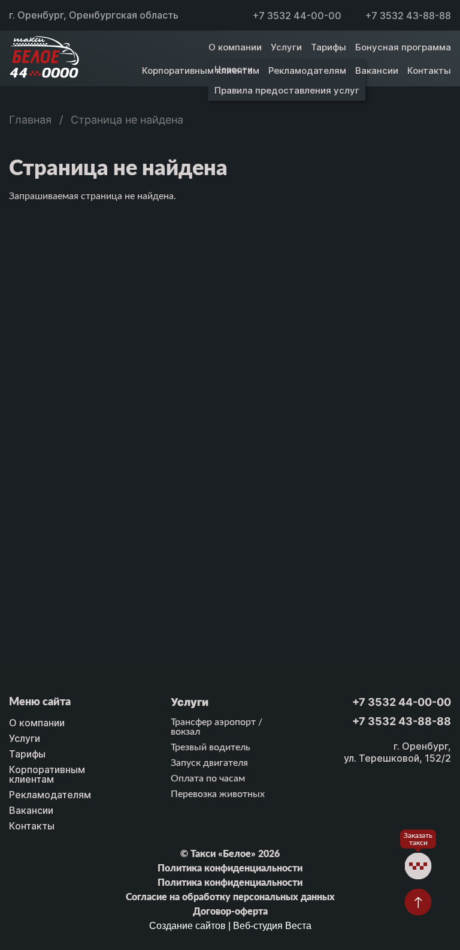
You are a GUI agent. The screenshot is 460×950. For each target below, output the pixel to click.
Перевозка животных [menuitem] (218, 794)
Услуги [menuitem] (286, 47)
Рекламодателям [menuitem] (307, 70)
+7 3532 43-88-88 (408, 16)
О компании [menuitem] (235, 47)
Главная (30, 119)
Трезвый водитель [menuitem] (210, 747)
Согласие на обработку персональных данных (230, 897)
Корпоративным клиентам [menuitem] (200, 70)
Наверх (418, 902)
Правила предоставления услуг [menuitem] (286, 90)
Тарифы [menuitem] (328, 47)
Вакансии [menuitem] (376, 70)
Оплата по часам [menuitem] (208, 778)
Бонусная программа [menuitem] (403, 47)
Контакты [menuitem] (429, 70)
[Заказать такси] (418, 866)
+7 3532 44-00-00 (297, 16)
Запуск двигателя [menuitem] (209, 763)
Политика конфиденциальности (230, 868)
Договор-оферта (230, 911)
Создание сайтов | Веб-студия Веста (230, 926)
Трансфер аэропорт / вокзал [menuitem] (216, 726)
